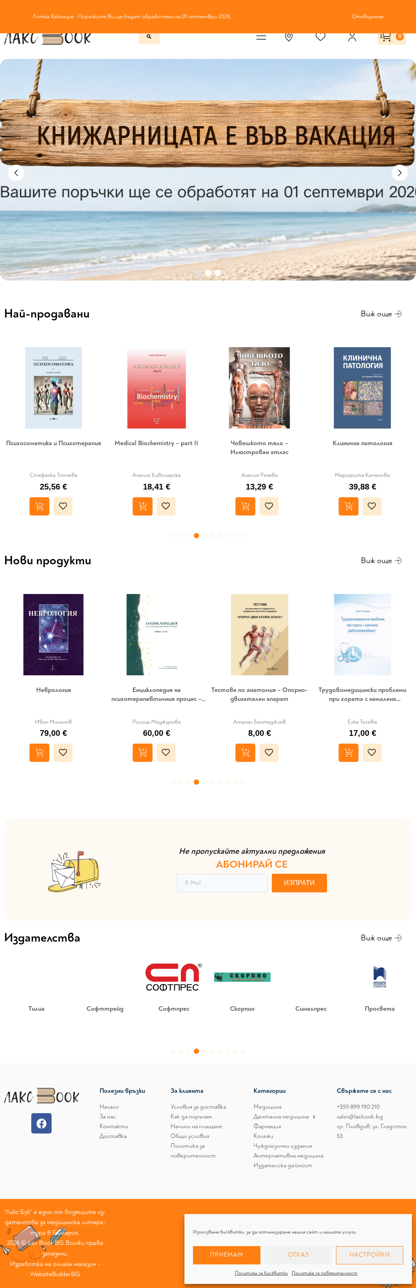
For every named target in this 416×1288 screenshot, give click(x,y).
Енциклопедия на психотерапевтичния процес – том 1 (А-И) (156, 694)
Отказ (298, 1255)
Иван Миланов (53, 721)
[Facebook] (41, 1123)
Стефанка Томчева (54, 475)
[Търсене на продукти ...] (149, 36)
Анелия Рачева (259, 475)
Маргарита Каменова (362, 475)
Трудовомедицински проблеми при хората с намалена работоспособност (362, 694)
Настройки (369, 1255)
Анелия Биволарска (156, 475)
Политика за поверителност (325, 1273)
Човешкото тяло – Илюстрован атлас (259, 447)
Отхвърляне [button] (368, 16)
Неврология (53, 690)
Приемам (226, 1255)
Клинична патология (362, 443)
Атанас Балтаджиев (259, 721)
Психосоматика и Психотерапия (53, 443)
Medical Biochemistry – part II (156, 443)
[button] (173, 535)
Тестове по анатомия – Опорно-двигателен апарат (259, 694)
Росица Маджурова (156, 721)
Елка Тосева (362, 721)
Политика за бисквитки (261, 1273)
